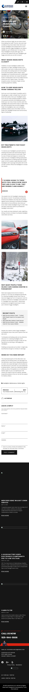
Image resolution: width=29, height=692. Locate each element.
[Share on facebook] (3, 36)
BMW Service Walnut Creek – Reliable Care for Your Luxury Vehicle (13, 323)
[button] (26, 6)
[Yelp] (12, 662)
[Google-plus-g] (7, 662)
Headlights (6, 383)
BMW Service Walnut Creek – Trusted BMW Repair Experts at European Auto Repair (13, 317)
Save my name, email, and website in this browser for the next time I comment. (14, 447)
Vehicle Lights (21, 383)
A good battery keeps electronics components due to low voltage (13, 556)
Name (3, 426)
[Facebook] (2, 662)
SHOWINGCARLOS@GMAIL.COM (15, 649)
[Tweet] (26, 192)
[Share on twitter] (5, 36)
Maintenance (7, 17)
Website (3, 440)
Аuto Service (18, 17)
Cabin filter (6, 610)
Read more (5, 515)
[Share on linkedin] (7, 36)
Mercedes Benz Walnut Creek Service (13, 320)
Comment (4, 413)
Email (3, 433)
